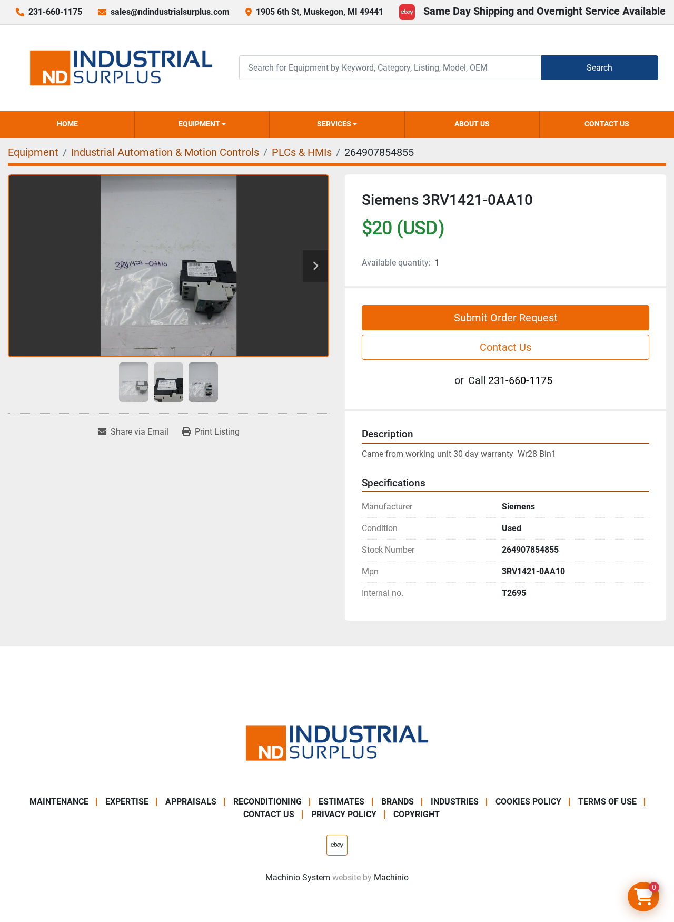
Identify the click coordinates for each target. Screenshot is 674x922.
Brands (397, 802)
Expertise (126, 802)
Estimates (341, 802)
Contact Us (606, 124)
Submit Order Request (506, 317)
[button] (202, 124)
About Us (472, 124)
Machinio (391, 877)
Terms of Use (607, 802)
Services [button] (334, 124)
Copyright (416, 814)
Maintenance (58, 802)
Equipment (199, 124)
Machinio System (297, 877)
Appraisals (190, 802)
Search (599, 68)
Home (67, 124)
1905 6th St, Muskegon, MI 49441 (319, 12)
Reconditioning (267, 802)
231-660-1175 (55, 12)
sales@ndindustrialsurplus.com (170, 12)
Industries (455, 802)
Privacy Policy (343, 814)
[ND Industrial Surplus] (337, 742)
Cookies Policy (528, 802)
